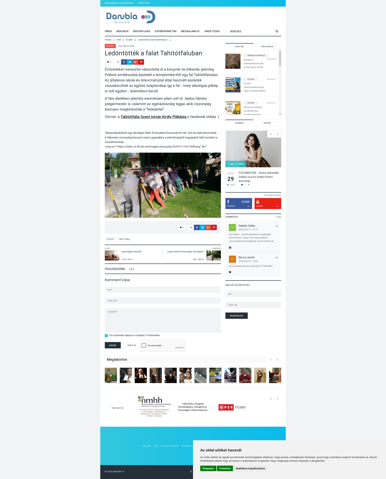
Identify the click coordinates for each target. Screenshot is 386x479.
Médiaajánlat (190, 31)
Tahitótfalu (124, 239)
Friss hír (239, 46)
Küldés (112, 345)
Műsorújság (141, 31)
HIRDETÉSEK (144, 3)
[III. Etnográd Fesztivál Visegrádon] (141, 375)
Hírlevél (146, 446)
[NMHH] (154, 407)
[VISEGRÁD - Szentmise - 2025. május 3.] (260, 375)
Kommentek (231, 217)
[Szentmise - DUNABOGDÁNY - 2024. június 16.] (111, 375)
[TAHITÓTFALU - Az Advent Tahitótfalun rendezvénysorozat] (185, 375)
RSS (156, 446)
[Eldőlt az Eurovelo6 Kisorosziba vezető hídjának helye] (200, 375)
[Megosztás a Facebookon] (124, 62)
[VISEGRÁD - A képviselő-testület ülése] (245, 375)
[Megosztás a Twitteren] (130, 62)
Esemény (239, 123)
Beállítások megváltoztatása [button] (250, 468)
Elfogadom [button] (208, 468)
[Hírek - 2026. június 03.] (215, 375)
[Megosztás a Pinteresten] (141, 62)
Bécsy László (247, 257)
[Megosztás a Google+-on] (135, 62)
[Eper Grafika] (232, 407)
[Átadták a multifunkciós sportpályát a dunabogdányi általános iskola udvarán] (230, 375)
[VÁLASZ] (276, 226)
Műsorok (122, 31)
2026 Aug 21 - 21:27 (248, 229)
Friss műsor (267, 46)
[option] (163, 185)
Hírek (108, 31)
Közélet (110, 46)
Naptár (267, 123)
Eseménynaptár (166, 31)
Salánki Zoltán (247, 225)
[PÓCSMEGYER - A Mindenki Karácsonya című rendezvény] (275, 375)
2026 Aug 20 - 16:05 (248, 261)
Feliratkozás (236, 316)
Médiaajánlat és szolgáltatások (119, 3)
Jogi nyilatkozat (170, 446)
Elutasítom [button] (225, 468)
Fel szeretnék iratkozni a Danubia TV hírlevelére (134, 335)
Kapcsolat (187, 446)
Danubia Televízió (131, 17)
